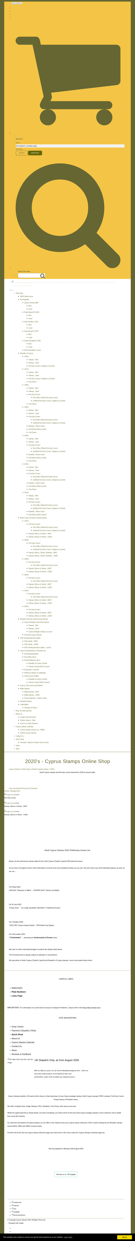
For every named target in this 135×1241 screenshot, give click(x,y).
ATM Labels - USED (31, 644)
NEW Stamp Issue (26, 296)
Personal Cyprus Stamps (33, 635)
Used (30, 309)
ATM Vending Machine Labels (30, 638)
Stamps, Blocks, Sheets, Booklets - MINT (42, 552)
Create (21, 1223)
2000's (26, 435)
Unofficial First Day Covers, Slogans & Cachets (49, 401)
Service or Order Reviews (29, 723)
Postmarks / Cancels (31, 669)
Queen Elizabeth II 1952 (32, 340)
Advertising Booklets (31, 654)
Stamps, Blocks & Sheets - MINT (39, 533)
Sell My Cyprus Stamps (28, 733)
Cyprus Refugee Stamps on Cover (40, 631)
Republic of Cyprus (26, 353)
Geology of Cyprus (30, 707)
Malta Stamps (25, 688)
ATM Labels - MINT (31, 641)
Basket (22, 153)
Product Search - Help (27, 720)
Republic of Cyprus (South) (37, 663)
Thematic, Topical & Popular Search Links (34, 742)
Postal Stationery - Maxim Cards (35, 698)
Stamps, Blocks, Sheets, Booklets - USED (43, 556)
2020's (26, 492)
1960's (26, 356)
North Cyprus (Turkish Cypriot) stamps (33, 518)
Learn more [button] (68, 1237)
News (18, 745)
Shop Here (19, 293)
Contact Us (20, 736)
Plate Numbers (19, 992)
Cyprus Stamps (14, 769)
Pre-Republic (24, 299)
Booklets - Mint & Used (36, 426)
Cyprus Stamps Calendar (24, 726)
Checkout (35, 153)
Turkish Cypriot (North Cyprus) (39, 666)
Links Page (17, 996)
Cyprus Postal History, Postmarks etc (33, 650)
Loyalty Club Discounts (28, 717)
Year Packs (32, 382)
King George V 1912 (31, 321)
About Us (19, 714)
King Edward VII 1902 (31, 312)
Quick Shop (20, 739)
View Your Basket (15, 788)
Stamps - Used (33, 363)
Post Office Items (30, 657)
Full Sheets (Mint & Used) (37, 429)
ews (15, 1050)
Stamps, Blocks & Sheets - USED (40, 537)
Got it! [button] (124, 1237)
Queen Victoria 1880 (31, 302)
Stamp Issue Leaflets (31, 676)
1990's (26, 407)
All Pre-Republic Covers (32, 350)
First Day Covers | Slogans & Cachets (41, 366)
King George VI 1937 (31, 331)
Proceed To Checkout (29, 788)
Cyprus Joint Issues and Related (31, 685)
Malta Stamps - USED (32, 695)
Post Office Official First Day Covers (45, 397)
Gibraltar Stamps (26, 701)
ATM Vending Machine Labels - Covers (37, 647)
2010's (26, 464)
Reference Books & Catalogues (35, 673)
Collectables (24, 704)
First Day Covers (34, 394)
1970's (26, 369)
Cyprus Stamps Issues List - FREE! (32, 730)
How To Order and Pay (24, 711)
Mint (29, 306)
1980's (26, 385)
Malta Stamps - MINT (31, 692)
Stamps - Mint (33, 359)
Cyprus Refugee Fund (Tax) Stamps (36, 622)
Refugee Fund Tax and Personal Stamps (34, 619)
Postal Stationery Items (32, 660)
